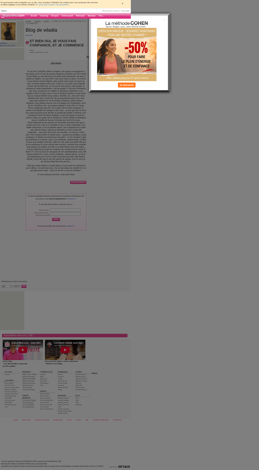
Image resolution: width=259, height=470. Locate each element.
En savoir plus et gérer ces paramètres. (52, 5)
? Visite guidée (125, 11)
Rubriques (80, 16)
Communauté (67, 16)
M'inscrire (105, 11)
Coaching (44, 16)
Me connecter (114, 11)
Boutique (92, 16)
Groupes (54, 16)
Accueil (34, 16)
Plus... (101, 16)
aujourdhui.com (13, 16)
